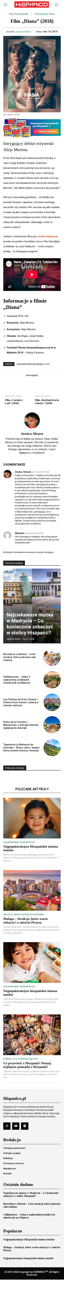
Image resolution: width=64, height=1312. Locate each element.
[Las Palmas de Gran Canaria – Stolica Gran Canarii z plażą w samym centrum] (52, 702)
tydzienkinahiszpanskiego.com (33, 364)
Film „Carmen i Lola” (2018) (13, 402)
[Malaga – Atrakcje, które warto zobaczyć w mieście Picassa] (32, 890)
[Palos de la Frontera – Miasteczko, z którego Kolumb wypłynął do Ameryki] (52, 725)
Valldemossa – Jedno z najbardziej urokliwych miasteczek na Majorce (16, 679)
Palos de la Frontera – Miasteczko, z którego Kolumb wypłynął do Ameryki (20, 724)
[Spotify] (24, 1126)
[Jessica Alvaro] (32, 420)
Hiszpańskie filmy (45, 14)
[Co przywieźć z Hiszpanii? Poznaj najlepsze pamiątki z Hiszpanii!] (32, 1034)
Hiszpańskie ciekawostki (19, 842)
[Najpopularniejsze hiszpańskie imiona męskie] (32, 962)
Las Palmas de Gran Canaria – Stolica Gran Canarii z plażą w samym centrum (21, 702)
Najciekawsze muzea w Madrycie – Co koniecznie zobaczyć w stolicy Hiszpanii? (30, 624)
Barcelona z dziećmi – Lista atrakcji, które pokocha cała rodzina (19, 657)
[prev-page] (49, 574)
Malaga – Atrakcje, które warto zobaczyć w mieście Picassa (25, 920)
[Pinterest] (35, 382)
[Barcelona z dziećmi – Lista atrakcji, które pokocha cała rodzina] (52, 657)
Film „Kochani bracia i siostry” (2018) (47, 402)
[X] (28, 382)
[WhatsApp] (43, 382)
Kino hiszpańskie (19, 14)
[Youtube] (15, 1126)
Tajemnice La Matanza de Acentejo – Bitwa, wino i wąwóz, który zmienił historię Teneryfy (21, 747)
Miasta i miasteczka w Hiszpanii (23, 914)
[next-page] (55, 574)
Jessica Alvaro (23, 31)
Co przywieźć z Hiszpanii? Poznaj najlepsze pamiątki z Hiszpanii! (27, 1065)
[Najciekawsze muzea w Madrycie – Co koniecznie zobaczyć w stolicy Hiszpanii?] (32, 606)
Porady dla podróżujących (20, 1059)
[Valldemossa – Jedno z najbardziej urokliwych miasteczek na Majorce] (52, 679)
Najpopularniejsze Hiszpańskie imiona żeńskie (28, 1239)
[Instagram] (7, 1126)
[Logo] (31, 4)
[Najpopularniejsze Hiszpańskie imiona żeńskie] (32, 818)
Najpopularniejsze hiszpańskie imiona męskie (28, 1258)
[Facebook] (20, 382)
